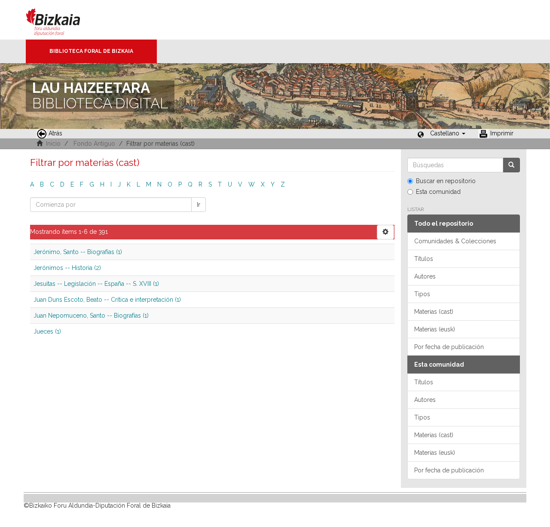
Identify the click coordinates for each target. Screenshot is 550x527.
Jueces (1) (47, 331)
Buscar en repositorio (446, 181)
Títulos (423, 258)
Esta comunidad (438, 191)
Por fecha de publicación (449, 346)
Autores (425, 276)
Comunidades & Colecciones (455, 241)
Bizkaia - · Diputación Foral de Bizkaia (62, 20)
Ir (198, 204)
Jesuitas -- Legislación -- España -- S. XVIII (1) (96, 283)
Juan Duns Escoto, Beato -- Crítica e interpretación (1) (107, 299)
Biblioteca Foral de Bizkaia (91, 51)
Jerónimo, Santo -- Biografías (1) (78, 251)
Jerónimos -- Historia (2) (67, 267)
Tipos (422, 294)
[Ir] (511, 165)
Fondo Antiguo (94, 143)
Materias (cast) (433, 311)
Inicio (53, 143)
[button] (448, 133)
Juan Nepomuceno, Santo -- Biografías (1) (91, 315)
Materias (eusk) (434, 329)
